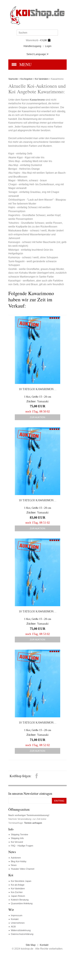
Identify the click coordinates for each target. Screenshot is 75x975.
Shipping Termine (19, 834)
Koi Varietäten (42, 79)
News (14, 865)
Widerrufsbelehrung (21, 930)
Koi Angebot (26, 79)
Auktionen (16, 857)
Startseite (13, 79)
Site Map (31, 945)
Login (48, 46)
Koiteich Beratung (20, 899)
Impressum (16, 915)
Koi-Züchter (17, 892)
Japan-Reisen (18, 896)
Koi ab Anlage (17, 885)
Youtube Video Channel (22, 869)
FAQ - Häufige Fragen (22, 845)
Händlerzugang (32, 46)
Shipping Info (17, 838)
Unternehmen (18, 923)
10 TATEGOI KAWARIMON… (37, 389)
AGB (13, 926)
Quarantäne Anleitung (21, 903)
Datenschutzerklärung (22, 934)
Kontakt (15, 919)
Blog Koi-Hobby (18, 861)
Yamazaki (43, 401)
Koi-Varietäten (18, 888)
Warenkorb (32, 40)
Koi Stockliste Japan (21, 881)
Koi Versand (17, 842)
